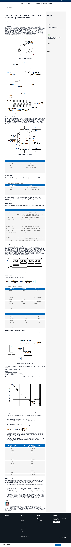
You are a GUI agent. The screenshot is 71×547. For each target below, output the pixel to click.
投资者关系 (23, 525)
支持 (37, 518)
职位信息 (22, 520)
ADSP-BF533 (33, 179)
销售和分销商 (23, 527)
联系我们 (22, 531)
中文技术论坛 (39, 520)
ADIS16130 (9, 26)
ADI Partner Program (25, 529)
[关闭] (69, 545)
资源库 (38, 522)
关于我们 (22, 518)
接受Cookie (57, 544)
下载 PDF (8, 21)
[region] (35, 545)
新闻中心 (22, 522)
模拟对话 (38, 525)
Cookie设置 (51, 544)
